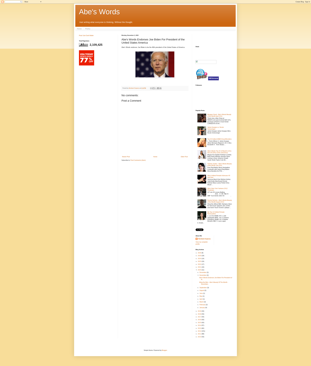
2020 (200, 270)
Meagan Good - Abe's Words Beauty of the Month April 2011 (219, 115)
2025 (200, 255)
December (203, 272)
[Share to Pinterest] (160, 88)
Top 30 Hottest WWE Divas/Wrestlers (219, 139)
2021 (200, 267)
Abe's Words (99, 12)
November (203, 275)
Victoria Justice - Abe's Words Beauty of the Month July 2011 (219, 164)
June (201, 293)
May (201, 296)
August (201, 290)
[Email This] (151, 88)
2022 (200, 264)
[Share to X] (156, 88)
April (201, 299)
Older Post (184, 157)
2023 (200, 261)
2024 (200, 258)
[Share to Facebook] (158, 88)
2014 (200, 325)
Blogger (164, 350)
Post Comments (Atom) (138, 160)
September (203, 287)
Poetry (87, 29)
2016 (200, 319)
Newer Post (126, 157)
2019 (200, 311)
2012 (200, 331)
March (201, 302)
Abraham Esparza (134, 88)
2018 (200, 314)
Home (79, 29)
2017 (200, 317)
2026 (200, 253)
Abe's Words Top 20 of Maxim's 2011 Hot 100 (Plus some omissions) (219, 152)
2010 (200, 337)
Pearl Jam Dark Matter (86, 35)
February (202, 305)
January (202, 307)
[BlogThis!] (153, 88)
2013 (200, 328)
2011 (200, 334)
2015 (200, 322)
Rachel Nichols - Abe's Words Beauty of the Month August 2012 (219, 201)
